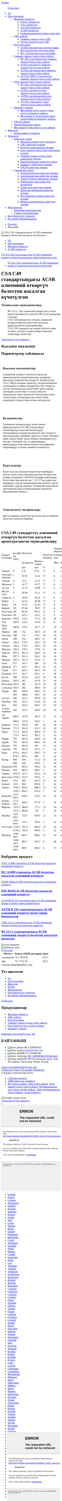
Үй (9, 13)
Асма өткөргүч (32, 1092)
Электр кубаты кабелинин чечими (39, 179)
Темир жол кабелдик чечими (36, 187)
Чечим (11, 987)
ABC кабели (21, 36)
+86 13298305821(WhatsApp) (42, 1056)
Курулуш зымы (22, 44)
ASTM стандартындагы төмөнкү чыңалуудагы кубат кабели (38, 72)
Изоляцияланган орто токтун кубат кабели (32, 1088)
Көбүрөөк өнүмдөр (11, 1034)
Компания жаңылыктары (27, 210)
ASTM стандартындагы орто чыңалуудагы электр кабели (36, 97)
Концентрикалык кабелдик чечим (38, 161)
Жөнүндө (13, 130)
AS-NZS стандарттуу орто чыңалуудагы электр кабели (35, 103)
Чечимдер (13, 136)
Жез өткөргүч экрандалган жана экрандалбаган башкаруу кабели (37, 117)
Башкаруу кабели (23, 107)
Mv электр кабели (17, 1084)
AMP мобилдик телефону (21, 1081)
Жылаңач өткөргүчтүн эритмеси (37, 141)
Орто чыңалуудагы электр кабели (32, 82)
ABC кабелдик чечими (32, 144)
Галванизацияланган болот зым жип (40, 33)
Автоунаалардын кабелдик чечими (39, 176)
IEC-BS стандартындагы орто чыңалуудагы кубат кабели (36, 86)
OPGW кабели (22, 121)
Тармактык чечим (23, 170)
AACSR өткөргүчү (30, 27)
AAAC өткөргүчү (30, 22)
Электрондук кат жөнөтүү (15, 339)
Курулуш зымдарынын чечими (37, 147)
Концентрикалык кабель (27, 124)
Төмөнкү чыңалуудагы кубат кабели (34, 56)
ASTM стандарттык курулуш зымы (39, 47)
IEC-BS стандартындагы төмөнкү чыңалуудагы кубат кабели (38, 60)
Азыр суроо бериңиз (12, 1067)
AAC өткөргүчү (29, 24)
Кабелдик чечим (23, 139)
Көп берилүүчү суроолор (21, 216)
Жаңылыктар (15, 207)
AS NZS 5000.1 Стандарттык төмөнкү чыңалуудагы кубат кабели (39, 77)
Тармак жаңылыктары (26, 213)
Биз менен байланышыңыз (22, 218)
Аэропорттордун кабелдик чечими (39, 173)
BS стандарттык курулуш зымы (37, 50)
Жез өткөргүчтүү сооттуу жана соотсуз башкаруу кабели (37, 112)
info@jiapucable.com (32, 1050)
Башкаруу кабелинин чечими (36, 164)
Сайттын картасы (17, 1078)
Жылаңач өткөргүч (24, 19)
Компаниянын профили (27, 133)
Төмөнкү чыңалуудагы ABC (35, 39)
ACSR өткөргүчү (29, 30)
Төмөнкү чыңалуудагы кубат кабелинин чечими (36, 157)
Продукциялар (16, 16)
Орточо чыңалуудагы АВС (35, 42)
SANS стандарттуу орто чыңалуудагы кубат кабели (35, 92)
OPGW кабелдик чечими (33, 167)
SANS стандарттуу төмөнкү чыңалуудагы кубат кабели (35, 66)
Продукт (12, 224)
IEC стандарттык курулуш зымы (37, 53)
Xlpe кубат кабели (38, 1084)
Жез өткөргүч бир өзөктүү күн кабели (34, 127)
